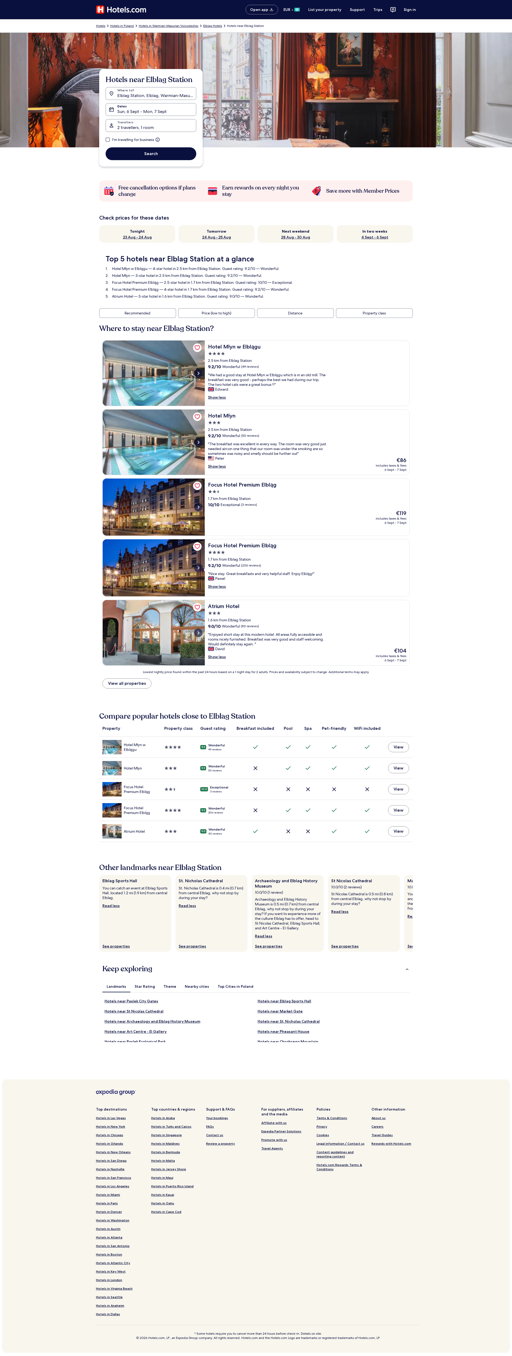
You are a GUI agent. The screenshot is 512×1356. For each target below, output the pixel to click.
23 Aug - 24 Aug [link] (137, 237)
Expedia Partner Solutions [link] (281, 1131)
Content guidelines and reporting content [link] (335, 1154)
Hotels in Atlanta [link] (109, 1237)
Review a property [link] (220, 1143)
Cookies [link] (323, 1135)
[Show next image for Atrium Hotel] (198, 633)
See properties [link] (116, 946)
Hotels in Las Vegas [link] (111, 1118)
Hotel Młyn (121, 275)
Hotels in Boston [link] (109, 1254)
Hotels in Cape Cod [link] (166, 1212)
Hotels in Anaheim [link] (110, 1306)
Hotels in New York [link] (110, 1126)
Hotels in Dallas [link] (108, 1314)
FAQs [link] (210, 1126)
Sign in (410, 9)
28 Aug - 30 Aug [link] (295, 237)
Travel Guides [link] (382, 1135)
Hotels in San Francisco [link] (113, 1178)
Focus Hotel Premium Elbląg (135, 282)
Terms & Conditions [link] (332, 1118)
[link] (197, 347)
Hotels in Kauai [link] (162, 1195)
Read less (111, 905)
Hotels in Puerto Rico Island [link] (172, 1186)
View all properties (127, 683)
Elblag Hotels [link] (212, 26)
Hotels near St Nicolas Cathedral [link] (134, 1011)
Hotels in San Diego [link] (111, 1161)
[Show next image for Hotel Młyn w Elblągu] (198, 373)
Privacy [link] (322, 1126)
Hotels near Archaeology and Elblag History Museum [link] (152, 1021)
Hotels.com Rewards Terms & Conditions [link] (339, 1167)
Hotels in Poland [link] (122, 26)
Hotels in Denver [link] (109, 1212)
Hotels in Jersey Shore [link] (168, 1169)
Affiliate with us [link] (274, 1123)
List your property (324, 9)
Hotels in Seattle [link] (109, 1297)
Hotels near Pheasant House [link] (283, 1031)
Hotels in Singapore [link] (166, 1135)
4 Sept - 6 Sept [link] (374, 237)
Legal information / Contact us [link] (341, 1143)
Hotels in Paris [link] (107, 1203)
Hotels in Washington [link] (112, 1220)
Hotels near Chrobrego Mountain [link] (288, 1041)
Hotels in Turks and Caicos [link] (171, 1126)
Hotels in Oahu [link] (162, 1203)
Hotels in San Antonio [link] (113, 1246)
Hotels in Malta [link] (163, 1161)
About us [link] (378, 1118)
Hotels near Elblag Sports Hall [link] (284, 1001)
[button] (256, 968)
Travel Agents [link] (272, 1148)
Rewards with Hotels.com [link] (391, 1143)
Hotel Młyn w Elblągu (129, 268)
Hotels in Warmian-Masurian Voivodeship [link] (168, 26)
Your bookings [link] (217, 1118)
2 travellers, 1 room (135, 127)
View (398, 747)
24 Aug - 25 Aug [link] (216, 237)
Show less (217, 397)
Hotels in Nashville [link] (110, 1169)
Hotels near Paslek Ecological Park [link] (135, 1041)
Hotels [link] (100, 26)
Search (151, 153)
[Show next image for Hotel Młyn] (198, 442)
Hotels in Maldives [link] (165, 1143)
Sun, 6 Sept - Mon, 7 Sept (142, 111)
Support (357, 9)
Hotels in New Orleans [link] (113, 1152)
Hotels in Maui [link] (162, 1178)
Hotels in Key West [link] (111, 1271)
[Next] (413, 913)
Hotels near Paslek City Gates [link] (131, 1001)
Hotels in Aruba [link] (163, 1118)
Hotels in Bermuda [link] (165, 1152)
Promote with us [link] (274, 1140)
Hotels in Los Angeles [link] (112, 1186)
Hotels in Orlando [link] (109, 1143)
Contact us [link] (214, 1135)
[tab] (116, 986)
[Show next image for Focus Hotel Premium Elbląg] (198, 507)
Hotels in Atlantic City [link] (113, 1263)
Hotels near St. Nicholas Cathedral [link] (289, 1021)
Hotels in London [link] (109, 1280)
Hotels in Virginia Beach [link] (114, 1288)
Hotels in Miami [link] (108, 1195)
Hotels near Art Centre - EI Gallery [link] (136, 1031)
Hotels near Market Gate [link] (280, 1011)
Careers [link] (377, 1126)
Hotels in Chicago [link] (109, 1135)
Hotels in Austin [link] (108, 1229)
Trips (377, 9)
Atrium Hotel (122, 296)
